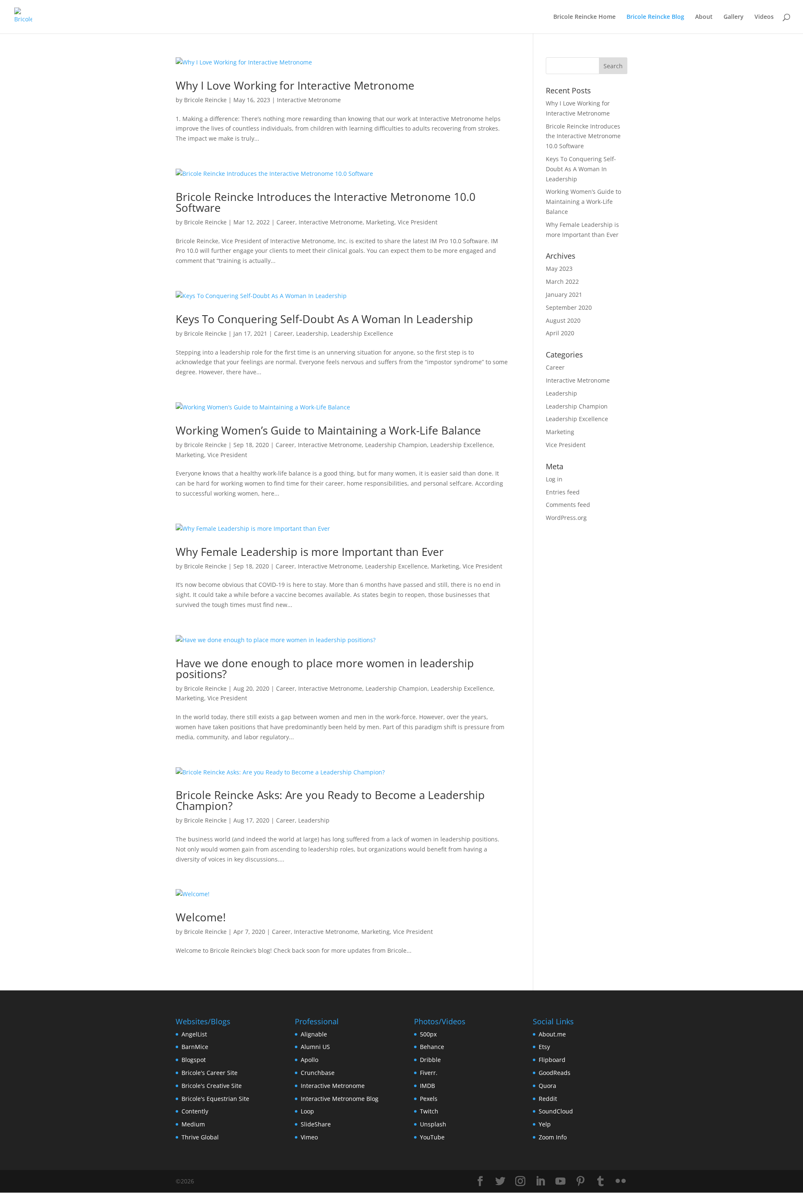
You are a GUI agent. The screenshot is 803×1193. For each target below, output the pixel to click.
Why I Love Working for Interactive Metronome (295, 85)
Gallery (734, 17)
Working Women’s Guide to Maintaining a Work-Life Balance (328, 430)
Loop (307, 1111)
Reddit (548, 1099)
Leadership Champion (396, 445)
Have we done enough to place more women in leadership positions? (325, 668)
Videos (764, 17)
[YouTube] (560, 1181)
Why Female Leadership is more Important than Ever (310, 551)
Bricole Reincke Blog (655, 17)
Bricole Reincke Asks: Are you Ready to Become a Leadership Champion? (330, 800)
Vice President (417, 222)
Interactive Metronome (309, 100)
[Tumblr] (601, 1181)
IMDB (427, 1086)
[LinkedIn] (540, 1181)
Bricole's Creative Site (212, 1086)
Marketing (380, 222)
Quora (547, 1086)
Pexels (428, 1099)
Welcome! (201, 917)
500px (428, 1034)
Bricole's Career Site (210, 1073)
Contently (195, 1111)
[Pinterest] (580, 1181)
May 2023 (559, 269)
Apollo (309, 1060)
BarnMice (195, 1047)
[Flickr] (621, 1181)
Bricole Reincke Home (584, 17)
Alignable (314, 1034)
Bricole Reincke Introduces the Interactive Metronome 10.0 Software (326, 202)
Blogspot (194, 1060)
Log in (554, 479)
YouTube (432, 1137)
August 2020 (563, 320)
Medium (193, 1124)
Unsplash (433, 1124)
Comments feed (568, 505)
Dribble (430, 1060)
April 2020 (560, 333)
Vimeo (309, 1137)
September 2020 (569, 307)
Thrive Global (200, 1137)
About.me (552, 1034)
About (704, 17)
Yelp (545, 1124)
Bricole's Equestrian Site (215, 1099)
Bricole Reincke (205, 100)
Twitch (429, 1111)
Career (285, 222)
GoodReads (554, 1073)
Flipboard (552, 1060)
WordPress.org (566, 518)
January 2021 (564, 294)
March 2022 (562, 281)
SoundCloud (556, 1111)
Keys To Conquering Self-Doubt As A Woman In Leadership (324, 319)
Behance (432, 1047)
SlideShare (316, 1124)
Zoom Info (553, 1137)
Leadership (311, 333)
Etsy (544, 1047)
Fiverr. (428, 1073)
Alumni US (315, 1047)
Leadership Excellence (362, 333)
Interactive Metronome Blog (339, 1099)
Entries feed (563, 492)
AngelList (194, 1034)
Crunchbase (318, 1073)
